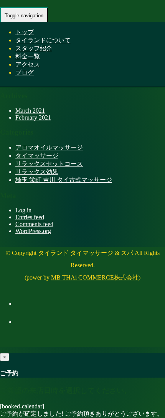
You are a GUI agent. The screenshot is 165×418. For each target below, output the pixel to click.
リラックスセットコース (49, 163)
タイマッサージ (36, 155)
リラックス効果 (36, 171)
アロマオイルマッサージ (49, 147)
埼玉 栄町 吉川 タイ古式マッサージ (63, 180)
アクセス (27, 64)
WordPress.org (33, 231)
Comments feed (34, 224)
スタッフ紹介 (33, 48)
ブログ (24, 72)
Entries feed (29, 217)
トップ (24, 32)
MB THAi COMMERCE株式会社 (95, 277)
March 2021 (30, 110)
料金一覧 (27, 56)
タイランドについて (43, 40)
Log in (23, 210)
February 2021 (33, 117)
